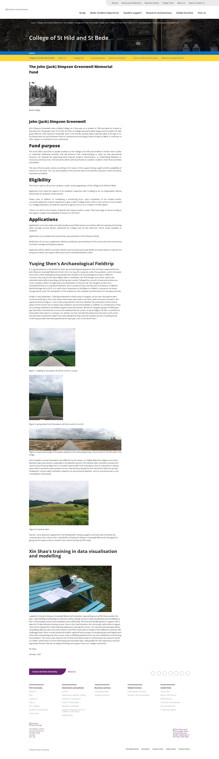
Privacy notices (184, 749)
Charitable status (132, 749)
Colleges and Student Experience (49, 23)
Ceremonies (34, 713)
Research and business (159, 12)
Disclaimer (145, 749)
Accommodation (98, 58)
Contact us (33, 699)
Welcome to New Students (173, 58)
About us (181, 3)
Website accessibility (70, 706)
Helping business (102, 691)
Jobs (31, 695)
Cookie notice (171, 749)
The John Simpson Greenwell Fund (166, 23)
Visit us (202, 12)
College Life (103, 23)
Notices (65, 691)
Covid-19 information (70, 702)
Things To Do (168, 3)
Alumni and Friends (117, 58)
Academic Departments (38, 709)
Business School (152, 3)
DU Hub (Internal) (167, 706)
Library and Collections (131, 3)
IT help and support (168, 709)
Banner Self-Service (168, 695)
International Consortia (137, 691)
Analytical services (102, 695)
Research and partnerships (138, 695)
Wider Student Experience (104, 12)
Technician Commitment (170, 702)
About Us (62, 58)
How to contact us (196, 3)
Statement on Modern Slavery (74, 695)
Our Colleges (69, 23)
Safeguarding (67, 715)
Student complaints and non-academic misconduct (73, 710)
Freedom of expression (71, 699)
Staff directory (166, 699)
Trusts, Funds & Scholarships (145, 58)
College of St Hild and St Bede (86, 23)
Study (82, 12)
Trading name (157, 749)
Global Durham (184, 12)
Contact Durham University (45, 671)
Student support (133, 12)
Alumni (115, 3)
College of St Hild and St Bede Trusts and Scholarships (130, 23)
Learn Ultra (164, 691)
